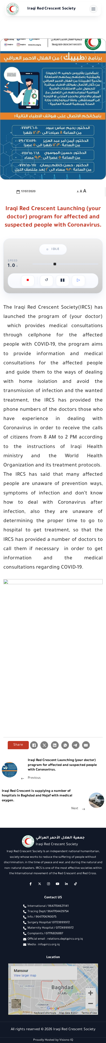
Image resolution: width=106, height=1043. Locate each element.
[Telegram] (76, 745)
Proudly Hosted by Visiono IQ (53, 1040)
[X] (44, 745)
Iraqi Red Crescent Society (51, 9)
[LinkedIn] (55, 745)
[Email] (86, 745)
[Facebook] (34, 745)
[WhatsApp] (65, 745)
